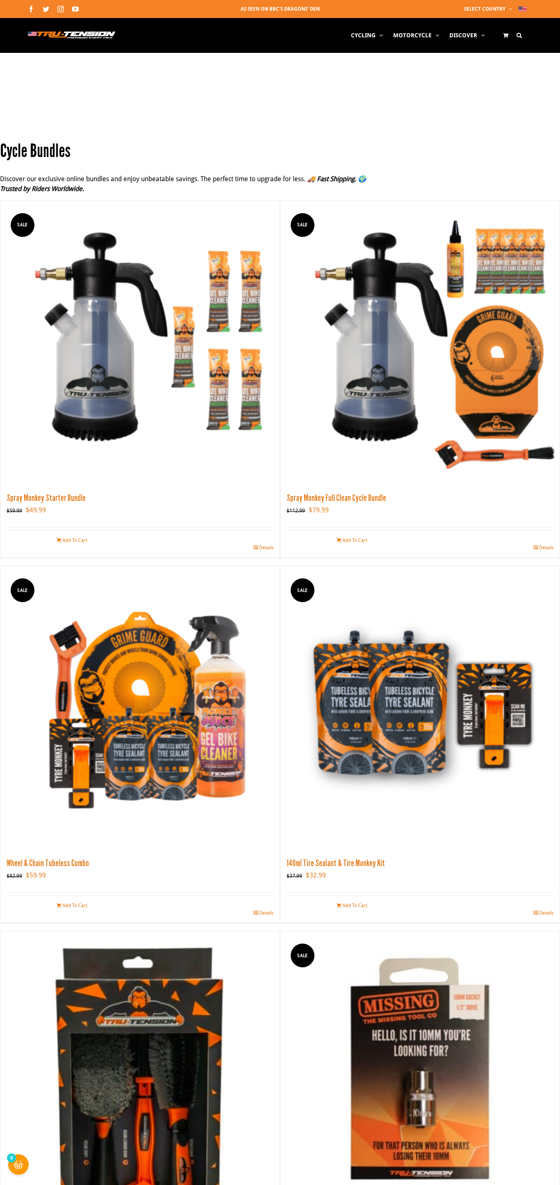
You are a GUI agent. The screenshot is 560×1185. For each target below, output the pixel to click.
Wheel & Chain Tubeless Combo (48, 863)
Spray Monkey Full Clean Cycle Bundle (336, 497)
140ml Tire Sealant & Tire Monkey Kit (336, 863)
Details (266, 547)
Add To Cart (74, 540)
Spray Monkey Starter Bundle (46, 497)
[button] (519, 35)
